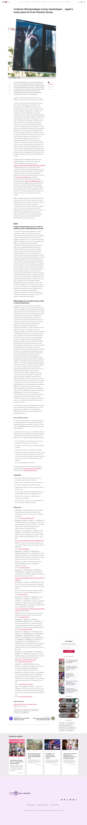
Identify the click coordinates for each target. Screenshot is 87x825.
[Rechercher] (84, 2)
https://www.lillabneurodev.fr (32, 181)
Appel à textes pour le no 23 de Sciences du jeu (25, 704)
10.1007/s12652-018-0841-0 (25, 629)
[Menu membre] (81, 2)
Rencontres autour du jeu (66, 725)
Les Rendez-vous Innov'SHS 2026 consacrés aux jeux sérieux (50, 756)
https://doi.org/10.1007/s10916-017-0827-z (26, 659)
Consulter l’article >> (20, 772)
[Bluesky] (61, 799)
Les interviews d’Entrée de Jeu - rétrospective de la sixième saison (16, 761)
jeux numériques (24, 712)
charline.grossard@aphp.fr (30, 470)
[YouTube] (73, 799)
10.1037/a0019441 (22, 594)
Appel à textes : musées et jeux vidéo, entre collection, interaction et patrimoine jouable (70, 756)
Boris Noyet (51, 84)
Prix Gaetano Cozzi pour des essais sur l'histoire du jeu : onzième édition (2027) (34, 756)
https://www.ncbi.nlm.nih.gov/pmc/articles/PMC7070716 (29, 540)
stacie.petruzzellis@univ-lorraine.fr (32, 468)
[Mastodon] (64, 799)
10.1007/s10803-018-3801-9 (25, 696)
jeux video (16, 712)
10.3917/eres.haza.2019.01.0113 (26, 518)
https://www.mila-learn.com (24, 177)
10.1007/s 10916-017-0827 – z (25, 661)
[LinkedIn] (70, 799)
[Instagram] (76, 799)
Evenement (71, 723)
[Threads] (67, 799)
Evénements (70, 730)
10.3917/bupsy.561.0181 (24, 567)
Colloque (62, 730)
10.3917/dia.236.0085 (23, 549)
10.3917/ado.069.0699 (24, 617)
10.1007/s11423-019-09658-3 (25, 684)
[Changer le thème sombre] (79, 2)
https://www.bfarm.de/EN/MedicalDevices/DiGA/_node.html (29, 165)
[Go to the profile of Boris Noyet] (48, 82)
